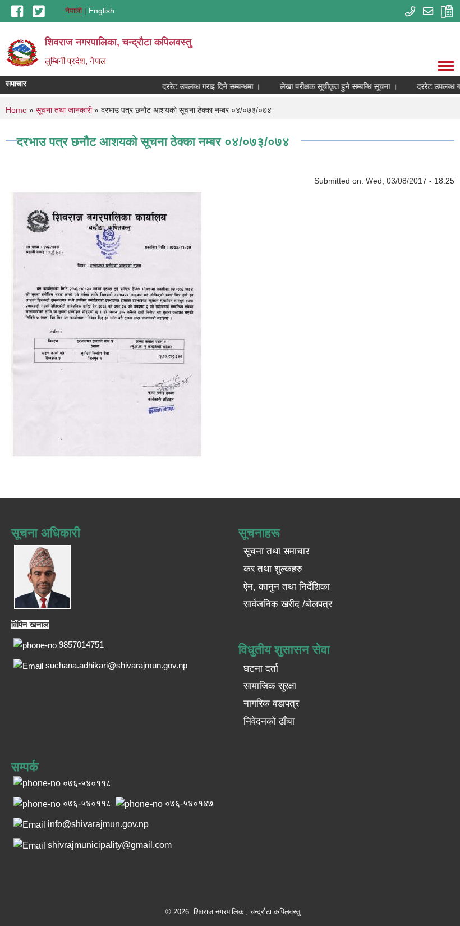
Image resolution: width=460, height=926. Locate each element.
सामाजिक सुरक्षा (269, 686)
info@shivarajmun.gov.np (98, 824)
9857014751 (81, 644)
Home (16, 110)
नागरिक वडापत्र (271, 703)
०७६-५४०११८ (87, 803)
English (101, 10)
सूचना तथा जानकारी (64, 110)
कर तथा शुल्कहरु (272, 568)
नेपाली (73, 10)
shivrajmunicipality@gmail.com (110, 845)
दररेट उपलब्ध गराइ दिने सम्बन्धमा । (206, 86)
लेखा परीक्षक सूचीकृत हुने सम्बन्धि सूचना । (333, 86)
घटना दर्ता (260, 668)
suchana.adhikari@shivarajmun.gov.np (116, 665)
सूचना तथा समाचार (276, 551)
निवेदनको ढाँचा (269, 721)
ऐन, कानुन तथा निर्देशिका (286, 586)
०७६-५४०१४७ (189, 803)
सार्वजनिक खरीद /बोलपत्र (287, 604)
